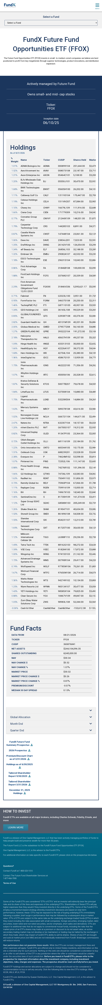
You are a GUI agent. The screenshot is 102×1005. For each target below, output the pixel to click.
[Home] (10, 5)
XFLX (17, 972)
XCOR (5, 972)
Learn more (16, 827)
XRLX (11, 972)
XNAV (90, 969)
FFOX (22, 972)
